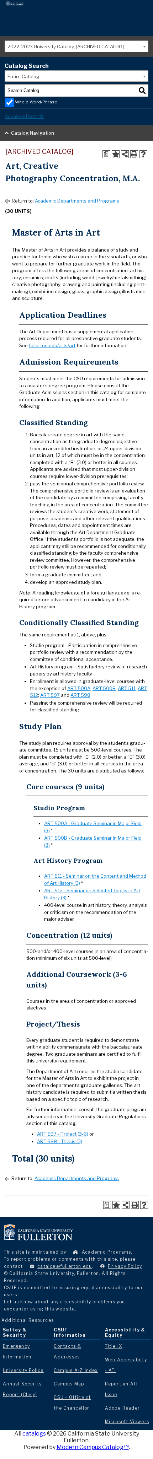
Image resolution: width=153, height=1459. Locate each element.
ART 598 (80, 695)
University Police (23, 1370)
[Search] (142, 90)
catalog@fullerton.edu (64, 1266)
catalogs (34, 1433)
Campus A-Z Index (76, 1370)
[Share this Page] (125, 154)
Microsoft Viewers (127, 1421)
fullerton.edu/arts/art (52, 345)
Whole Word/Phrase (36, 101)
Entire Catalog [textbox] (23, 76)
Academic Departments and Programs (77, 201)
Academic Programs (106, 1252)
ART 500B (104, 688)
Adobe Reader (122, 1408)
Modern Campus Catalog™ (93, 1447)
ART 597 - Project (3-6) (62, 1134)
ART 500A (78, 688)
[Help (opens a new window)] (143, 154)
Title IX (113, 1346)
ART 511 (127, 688)
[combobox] (76, 46)
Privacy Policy (125, 1266)
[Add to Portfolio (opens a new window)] (116, 154)
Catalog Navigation (32, 133)
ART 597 (50, 695)
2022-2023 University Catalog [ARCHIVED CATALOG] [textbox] (65, 46)
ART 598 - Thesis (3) (59, 1141)
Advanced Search (24, 116)
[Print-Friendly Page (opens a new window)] (134, 154)
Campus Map (69, 1384)
